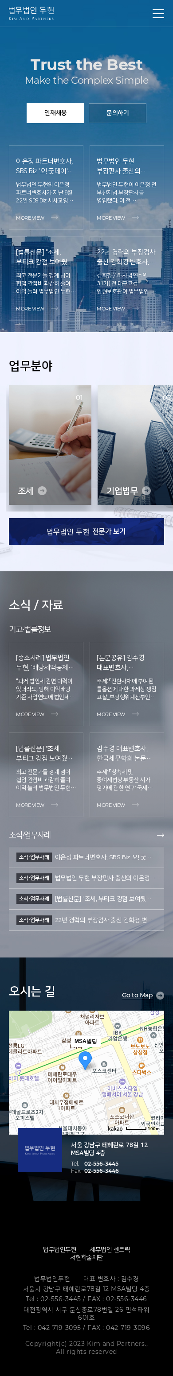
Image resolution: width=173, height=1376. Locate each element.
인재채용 (55, 112)
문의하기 (117, 112)
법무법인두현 (59, 1249)
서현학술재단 (86, 1257)
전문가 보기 (108, 531)
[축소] (153, 1071)
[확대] (153, 1057)
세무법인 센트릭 (110, 1249)
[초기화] (153, 1088)
